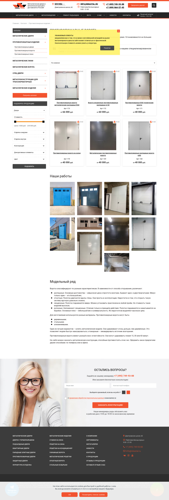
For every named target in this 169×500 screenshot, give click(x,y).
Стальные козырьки (58, 465)
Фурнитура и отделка (22, 465)
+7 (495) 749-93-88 (115, 4)
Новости (113, 15)
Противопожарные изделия (26, 42)
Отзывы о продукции (95, 461)
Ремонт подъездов (71, 15)
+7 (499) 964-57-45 (115, 7)
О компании (91, 436)
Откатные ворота (57, 461)
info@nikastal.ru (89, 4)
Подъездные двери (21, 444)
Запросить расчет (138, 5)
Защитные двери (20, 461)
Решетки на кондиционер (61, 448)
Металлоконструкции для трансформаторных (25, 80)
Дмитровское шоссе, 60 (64, 7)
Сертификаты (92, 440)
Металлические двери (24, 15)
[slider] (15, 122)
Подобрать (29, 166)
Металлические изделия (24, 88)
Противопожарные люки (23, 54)
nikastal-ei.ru (73, 51)
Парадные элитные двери (24, 452)
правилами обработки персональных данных (86, 398)
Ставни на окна (56, 440)
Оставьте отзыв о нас (95, 465)
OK (69, 494)
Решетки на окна (57, 444)
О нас (99, 15)
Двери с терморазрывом (23, 440)
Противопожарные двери (24, 47)
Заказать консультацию (110, 405)
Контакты (127, 15)
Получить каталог (30, 95)
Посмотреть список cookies (93, 494)
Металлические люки (23, 61)
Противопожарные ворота (24, 50)
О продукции (92, 457)
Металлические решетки (60, 457)
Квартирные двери (21, 448)
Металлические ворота (23, 67)
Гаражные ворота (57, 452)
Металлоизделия (48, 15)
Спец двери (18, 73)
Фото (89, 15)
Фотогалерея (92, 444)
